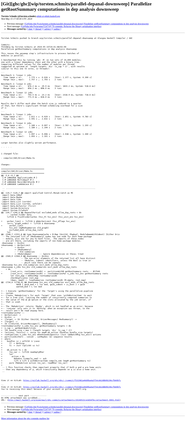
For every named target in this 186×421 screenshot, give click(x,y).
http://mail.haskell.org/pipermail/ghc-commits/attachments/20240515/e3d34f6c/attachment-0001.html (64, 400)
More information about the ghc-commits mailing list (25, 418)
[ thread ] (38, 29)
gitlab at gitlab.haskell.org (48, 16)
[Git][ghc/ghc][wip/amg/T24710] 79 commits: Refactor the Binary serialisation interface (61, 26)
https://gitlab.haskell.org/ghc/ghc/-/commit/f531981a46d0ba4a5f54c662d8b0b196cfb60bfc (72, 380)
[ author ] (57, 29)
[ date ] (30, 29)
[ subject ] (47, 29)
